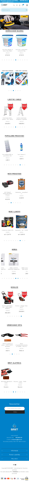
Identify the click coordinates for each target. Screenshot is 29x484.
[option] (14, 22)
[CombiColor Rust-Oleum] (7, 221)
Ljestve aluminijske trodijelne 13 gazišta (7, 118)
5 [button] (11, 59)
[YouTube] (15, 465)
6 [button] (13, 59)
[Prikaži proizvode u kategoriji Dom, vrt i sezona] (7, 78)
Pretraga (26, 10)
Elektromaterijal (21, 71)
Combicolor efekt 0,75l (7, 230)
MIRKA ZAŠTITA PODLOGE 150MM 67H (7, 268)
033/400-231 (22, 0)
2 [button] (4, 59)
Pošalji (15, 412)
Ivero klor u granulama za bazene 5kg (7, 50)
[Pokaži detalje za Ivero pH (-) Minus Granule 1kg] (7, 145)
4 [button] (15, 90)
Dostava (16, 471)
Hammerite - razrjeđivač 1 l (21, 193)
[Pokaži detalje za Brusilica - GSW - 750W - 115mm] (7, 372)
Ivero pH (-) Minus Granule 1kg (7, 155)
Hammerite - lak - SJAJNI (21, 230)
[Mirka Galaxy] (21, 259)
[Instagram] (14, 465)
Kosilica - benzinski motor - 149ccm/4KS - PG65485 (7, 307)
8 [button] (20, 164)
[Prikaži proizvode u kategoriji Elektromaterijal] (21, 78)
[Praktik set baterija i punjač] (7, 183)
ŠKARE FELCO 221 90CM (7, 343)
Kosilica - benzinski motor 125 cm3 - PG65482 (21, 307)
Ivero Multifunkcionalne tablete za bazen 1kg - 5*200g (21, 51)
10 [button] (22, 59)
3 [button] (6, 59)
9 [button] (20, 59)
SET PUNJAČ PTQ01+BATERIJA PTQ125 (7, 194)
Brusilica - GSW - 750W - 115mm (7, 382)
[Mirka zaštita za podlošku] (7, 259)
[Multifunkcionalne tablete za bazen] (21, 40)
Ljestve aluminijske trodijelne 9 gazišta (21, 118)
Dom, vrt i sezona (7, 71)
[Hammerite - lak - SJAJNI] (21, 221)
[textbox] (14, 10)
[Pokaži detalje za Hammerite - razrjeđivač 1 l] (21, 183)
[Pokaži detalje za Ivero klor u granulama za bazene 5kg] (7, 40)
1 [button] (2, 59)
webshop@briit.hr (7, 2)
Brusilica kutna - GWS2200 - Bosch (21, 382)
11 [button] (24, 59)
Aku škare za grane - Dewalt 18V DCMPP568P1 (21, 345)
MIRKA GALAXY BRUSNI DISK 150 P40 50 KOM (21, 268)
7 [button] (15, 59)
